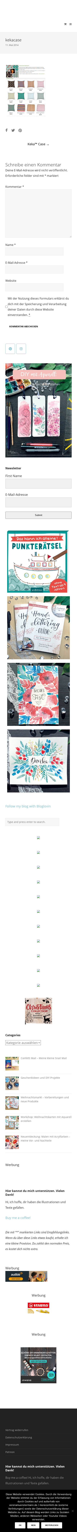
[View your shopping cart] (65, 24)
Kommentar (14, 187)
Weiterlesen (51, 1525)
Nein (33, 1525)
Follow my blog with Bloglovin (28, 806)
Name (10, 245)
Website (10, 281)
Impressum (12, 1444)
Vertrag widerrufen (16, 1430)
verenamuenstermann (39, 8)
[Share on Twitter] (13, 130)
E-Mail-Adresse (16, 263)
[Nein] (72, 1511)
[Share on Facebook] (6, 130)
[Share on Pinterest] (20, 130)
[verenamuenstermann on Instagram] (21, 349)
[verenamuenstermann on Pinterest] (10, 349)
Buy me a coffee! (18, 1218)
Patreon (10, 1452)
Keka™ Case (38, 144)
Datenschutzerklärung (18, 1437)
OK (20, 1525)
